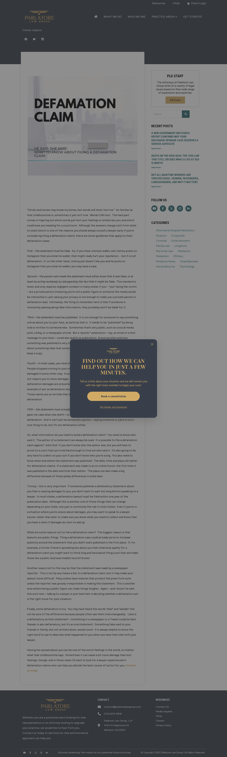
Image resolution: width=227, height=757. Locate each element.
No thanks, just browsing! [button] (113, 406)
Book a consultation (113, 396)
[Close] (152, 344)
